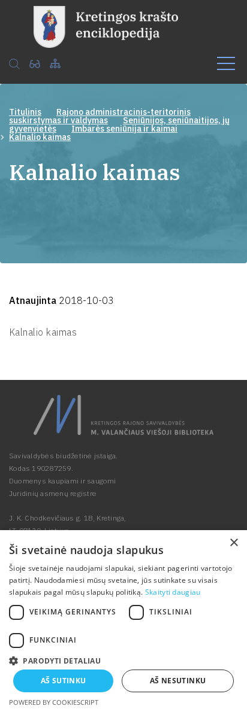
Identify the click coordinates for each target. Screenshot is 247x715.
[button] (123, 660)
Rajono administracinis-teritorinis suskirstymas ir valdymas (100, 116)
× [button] (233, 542)
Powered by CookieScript (53, 702)
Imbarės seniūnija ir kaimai (124, 128)
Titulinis (25, 112)
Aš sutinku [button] (63, 681)
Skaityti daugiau (173, 592)
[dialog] (123, 622)
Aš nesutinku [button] (178, 681)
